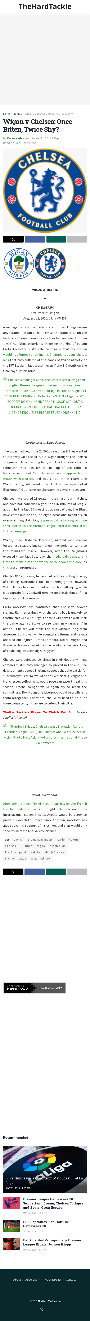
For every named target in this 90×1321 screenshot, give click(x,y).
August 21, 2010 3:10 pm (46, 138)
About (17, 1279)
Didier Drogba (35, 846)
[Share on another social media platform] (77, 239)
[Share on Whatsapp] (56, 239)
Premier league (15, 858)
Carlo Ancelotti (67, 839)
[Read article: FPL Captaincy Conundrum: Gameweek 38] (11, 1226)
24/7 (59, 988)
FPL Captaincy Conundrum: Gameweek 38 (46, 1224)
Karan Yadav (15, 138)
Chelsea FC (12, 846)
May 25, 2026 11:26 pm (18, 1188)
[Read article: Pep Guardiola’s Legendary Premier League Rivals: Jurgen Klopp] (11, 1244)
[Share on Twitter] (13, 239)
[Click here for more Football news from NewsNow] (20, 988)
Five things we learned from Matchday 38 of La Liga (44, 1180)
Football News (49, 988)
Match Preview (54, 852)
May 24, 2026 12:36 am (35, 1249)
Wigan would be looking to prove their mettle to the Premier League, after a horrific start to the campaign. (45, 525)
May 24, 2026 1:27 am (34, 1231)
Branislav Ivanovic (40, 839)
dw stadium (58, 846)
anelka (18, 839)
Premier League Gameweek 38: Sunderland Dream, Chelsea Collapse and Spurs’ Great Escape (53, 1203)
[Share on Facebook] (35, 239)
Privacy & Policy (52, 1279)
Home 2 (17, 113)
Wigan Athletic (41, 858)
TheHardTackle (44, 6)
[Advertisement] (45, 60)
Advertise (31, 1279)
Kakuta (35, 852)
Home (6, 113)
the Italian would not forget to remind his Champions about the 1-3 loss (45, 354)
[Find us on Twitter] (41, 1310)
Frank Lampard (15, 852)
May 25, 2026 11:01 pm (35, 1212)
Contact (71, 1279)
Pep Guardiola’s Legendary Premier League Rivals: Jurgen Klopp (52, 1242)
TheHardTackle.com (50, 1301)
